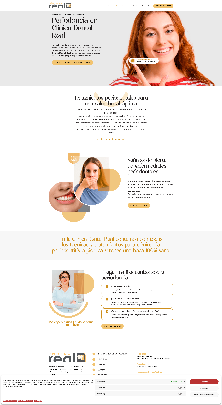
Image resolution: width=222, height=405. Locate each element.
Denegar (204, 388)
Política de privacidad (25, 401)
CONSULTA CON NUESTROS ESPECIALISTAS (72, 62)
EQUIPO (101, 370)
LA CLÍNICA (102, 359)
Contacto (146, 6)
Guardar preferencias (204, 394)
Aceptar (204, 382)
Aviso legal (38, 401)
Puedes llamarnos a (144, 59)
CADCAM (102, 364)
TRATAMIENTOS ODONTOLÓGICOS (112, 354)
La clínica (107, 6)
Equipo (136, 6)
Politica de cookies (10, 401)
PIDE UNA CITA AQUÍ (163, 6)
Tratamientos (122, 6)
